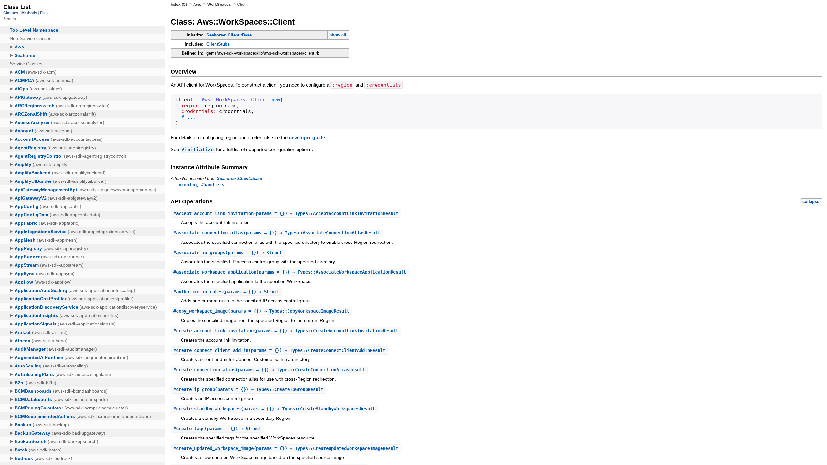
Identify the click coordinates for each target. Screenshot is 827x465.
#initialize (198, 149)
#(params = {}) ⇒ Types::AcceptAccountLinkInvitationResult (285, 213)
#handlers (212, 184)
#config (188, 184)
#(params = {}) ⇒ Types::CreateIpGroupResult (248, 389)
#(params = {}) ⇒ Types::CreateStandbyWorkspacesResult (274, 408)
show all (338, 34)
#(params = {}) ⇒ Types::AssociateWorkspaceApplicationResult (289, 271)
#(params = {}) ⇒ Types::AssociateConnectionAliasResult (276, 232)
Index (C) (179, 4)
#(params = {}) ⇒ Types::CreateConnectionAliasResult (269, 369)
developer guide (307, 137)
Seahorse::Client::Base (229, 35)
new (275, 100)
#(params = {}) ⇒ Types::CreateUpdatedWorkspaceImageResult (285, 448)
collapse (810, 201)
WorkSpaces (219, 4)
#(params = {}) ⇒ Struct (227, 252)
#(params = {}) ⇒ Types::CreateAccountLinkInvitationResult (285, 330)
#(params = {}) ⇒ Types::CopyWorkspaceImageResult (261, 311)
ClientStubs (218, 44)
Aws (197, 4)
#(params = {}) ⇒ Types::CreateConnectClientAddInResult (279, 350)
